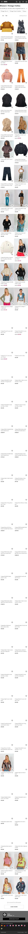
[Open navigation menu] (2, 1)
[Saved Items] (23, 1)
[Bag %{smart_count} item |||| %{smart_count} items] (26, 1)
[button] (1, 925)
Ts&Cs (26, 932)
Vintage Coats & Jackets (15, 11)
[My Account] (19, 1)
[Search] (16, 1)
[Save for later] (12, 33)
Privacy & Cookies (21, 932)
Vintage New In (4, 11)
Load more (14, 906)
